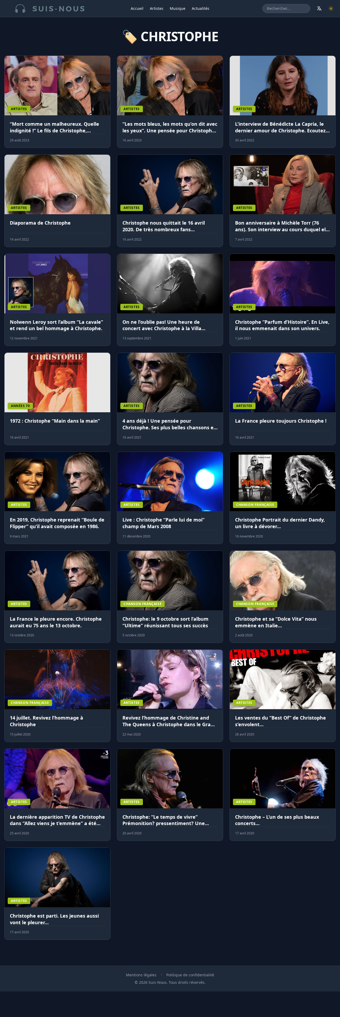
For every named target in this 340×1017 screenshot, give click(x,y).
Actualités (200, 8)
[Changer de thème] (331, 8)
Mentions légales (141, 974)
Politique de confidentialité (190, 974)
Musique (177, 8)
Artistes (156, 8)
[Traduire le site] (319, 8)
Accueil (137, 8)
